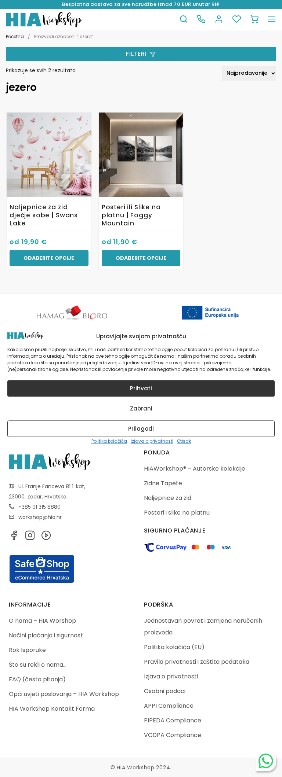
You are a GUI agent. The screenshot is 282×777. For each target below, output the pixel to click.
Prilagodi (141, 428)
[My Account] (218, 20)
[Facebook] (14, 537)
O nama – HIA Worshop (42, 620)
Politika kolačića (109, 441)
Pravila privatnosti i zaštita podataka (196, 662)
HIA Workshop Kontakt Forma (52, 708)
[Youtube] (46, 537)
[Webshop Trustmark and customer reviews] (42, 581)
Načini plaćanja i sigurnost (46, 635)
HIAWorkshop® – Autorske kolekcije (194, 468)
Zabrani (141, 408)
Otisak (184, 441)
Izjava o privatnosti (152, 441)
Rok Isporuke (27, 650)
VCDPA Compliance (172, 735)
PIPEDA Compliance (172, 720)
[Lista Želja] (236, 20)
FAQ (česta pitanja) (37, 679)
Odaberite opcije (49, 258)
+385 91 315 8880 (39, 507)
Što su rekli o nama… (37, 664)
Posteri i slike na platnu (177, 512)
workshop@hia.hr (40, 517)
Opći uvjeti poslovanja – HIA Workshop (64, 694)
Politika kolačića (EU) (174, 647)
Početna (15, 36)
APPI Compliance (169, 705)
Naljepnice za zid (167, 498)
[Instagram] (30, 537)
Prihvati (141, 388)
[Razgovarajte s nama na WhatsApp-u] (266, 761)
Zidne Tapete (163, 483)
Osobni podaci (164, 691)
